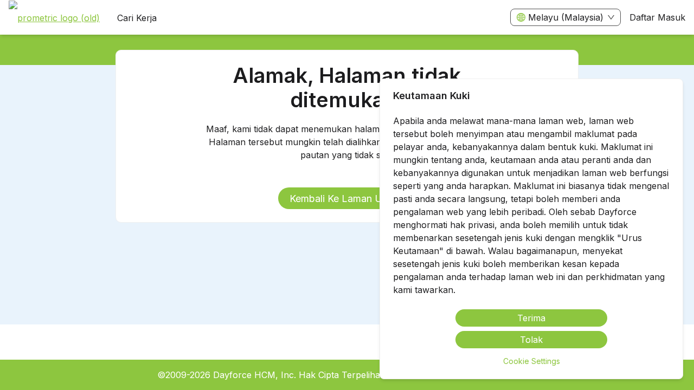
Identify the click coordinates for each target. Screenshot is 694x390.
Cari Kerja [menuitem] (137, 17)
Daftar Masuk (657, 17)
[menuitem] (54, 18)
